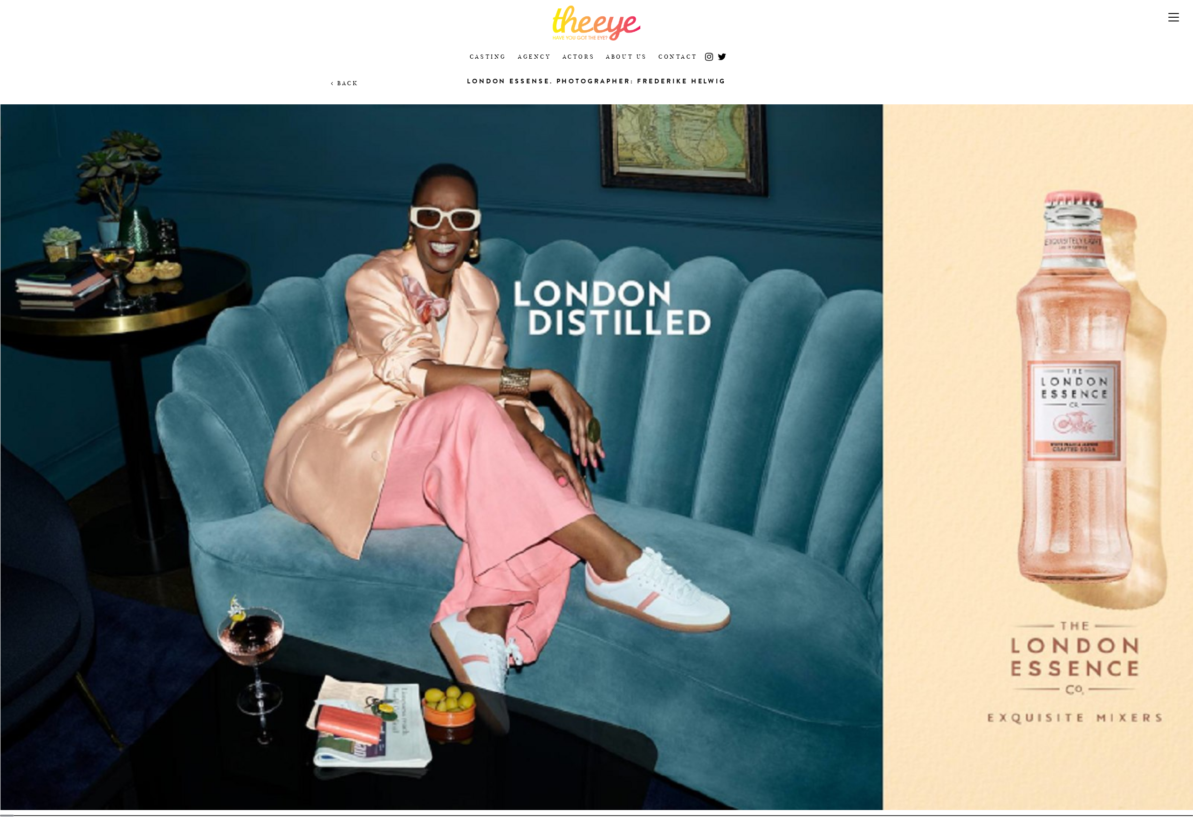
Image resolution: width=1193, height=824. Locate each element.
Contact (677, 56)
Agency (534, 56)
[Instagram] (709, 53)
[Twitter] (722, 53)
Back (346, 83)
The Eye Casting (596, 23)
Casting (488, 56)
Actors (578, 56)
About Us (626, 56)
